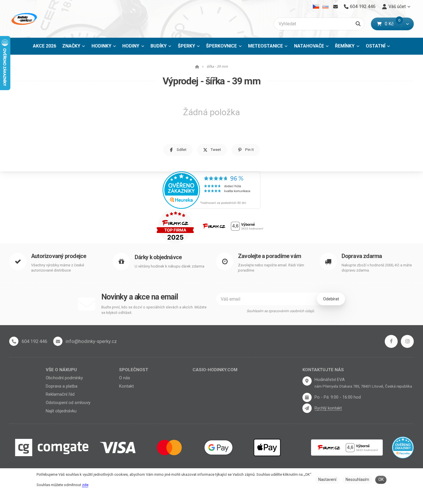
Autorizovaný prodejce (58, 256)
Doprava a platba (61, 386)
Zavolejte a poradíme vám (269, 256)
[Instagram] (407, 341)
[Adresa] (307, 381)
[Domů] (23, 19)
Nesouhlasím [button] (357, 479)
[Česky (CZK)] (316, 6)
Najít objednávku (61, 411)
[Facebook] (391, 341)
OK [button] (381, 479)
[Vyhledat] (358, 24)
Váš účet (397, 6)
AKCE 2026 (44, 46)
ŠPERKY (186, 46)
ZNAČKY (71, 46)
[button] (407, 24)
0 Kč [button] (393, 23)
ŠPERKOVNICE (221, 46)
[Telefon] (13, 341)
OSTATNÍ (375, 46)
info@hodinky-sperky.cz (91, 341)
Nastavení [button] (327, 479)
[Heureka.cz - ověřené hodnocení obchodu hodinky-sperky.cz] (211, 189)
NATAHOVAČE (309, 46)
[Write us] (307, 408)
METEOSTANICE (265, 46)
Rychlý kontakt (328, 408)
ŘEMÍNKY (345, 46)
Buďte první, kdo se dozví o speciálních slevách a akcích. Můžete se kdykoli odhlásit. (154, 310)
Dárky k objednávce (158, 257)
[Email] (335, 6)
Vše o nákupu (61, 369)
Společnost (133, 369)
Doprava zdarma (362, 256)
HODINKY (101, 46)
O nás (124, 377)
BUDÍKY (158, 46)
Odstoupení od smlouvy (68, 402)
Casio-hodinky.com (215, 369)
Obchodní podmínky (64, 377)
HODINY (130, 46)
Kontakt (126, 386)
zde (85, 485)
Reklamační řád (60, 394)
